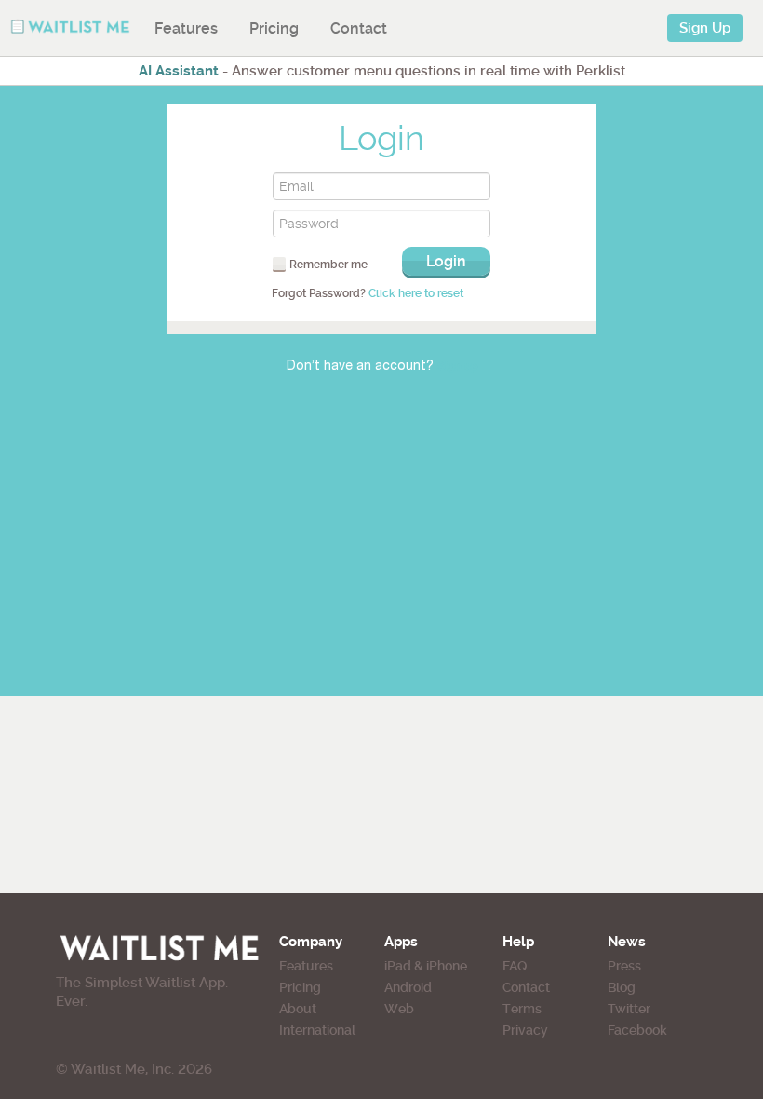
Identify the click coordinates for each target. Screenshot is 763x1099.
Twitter (629, 1008)
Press (624, 965)
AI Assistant (179, 70)
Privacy (525, 1030)
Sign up (457, 367)
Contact (358, 28)
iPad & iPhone (425, 965)
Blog (622, 987)
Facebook (637, 1030)
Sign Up (704, 28)
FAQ (514, 965)
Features (186, 28)
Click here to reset (415, 293)
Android (408, 987)
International (317, 1030)
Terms (522, 1008)
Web (399, 1008)
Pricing (274, 28)
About (297, 1008)
